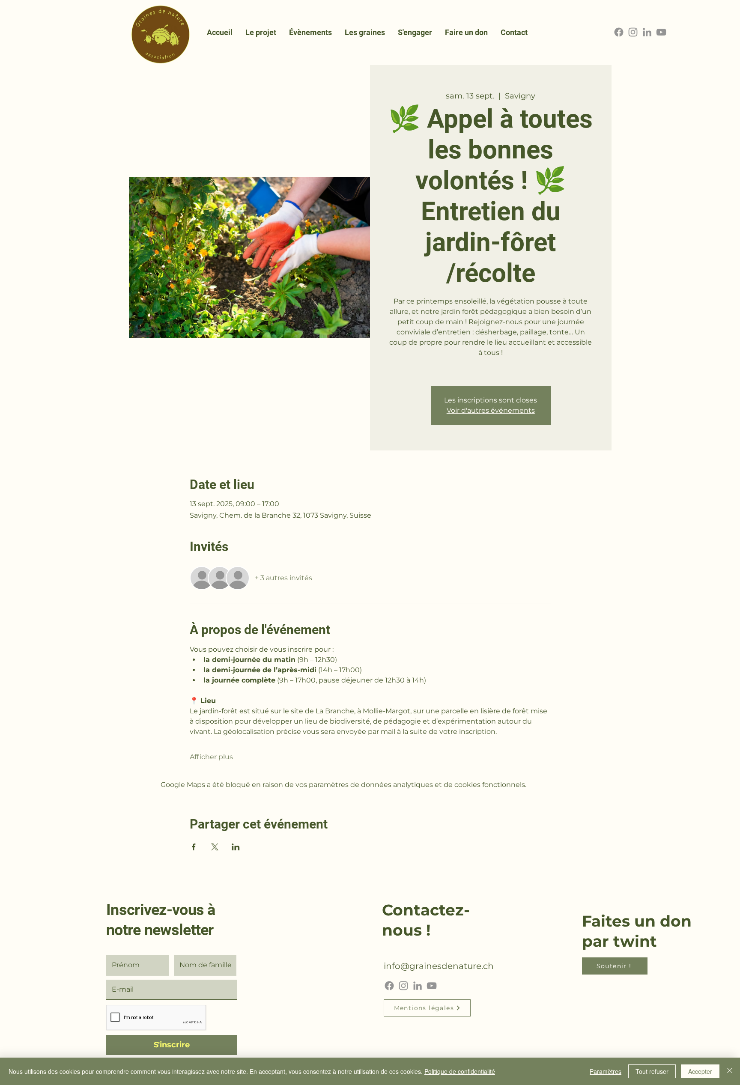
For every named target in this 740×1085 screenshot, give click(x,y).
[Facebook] (619, 32)
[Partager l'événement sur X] (215, 847)
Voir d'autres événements (491, 410)
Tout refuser (652, 1071)
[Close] (730, 1071)
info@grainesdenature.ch (439, 966)
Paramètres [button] (605, 1071)
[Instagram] (633, 32)
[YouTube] (661, 32)
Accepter (700, 1071)
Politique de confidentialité (459, 1071)
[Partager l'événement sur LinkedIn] (236, 847)
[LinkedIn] (647, 32)
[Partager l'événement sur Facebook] (194, 847)
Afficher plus (211, 757)
